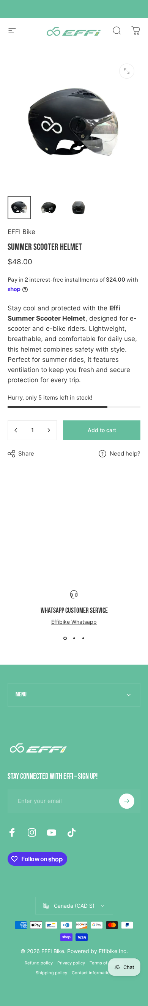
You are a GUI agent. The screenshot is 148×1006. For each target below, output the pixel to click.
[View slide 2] (74, 638)
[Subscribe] (126, 801)
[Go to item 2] (49, 207)
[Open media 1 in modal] (126, 71)
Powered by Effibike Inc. (97, 951)
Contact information (92, 972)
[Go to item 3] (78, 207)
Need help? (125, 453)
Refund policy (39, 963)
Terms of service (106, 963)
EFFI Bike (21, 232)
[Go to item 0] (19, 207)
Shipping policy (51, 972)
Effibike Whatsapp (74, 621)
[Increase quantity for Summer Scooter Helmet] (49, 430)
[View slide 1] (64, 638)
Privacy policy (71, 963)
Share (26, 453)
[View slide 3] (83, 638)
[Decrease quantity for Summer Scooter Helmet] (16, 430)
